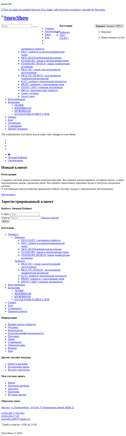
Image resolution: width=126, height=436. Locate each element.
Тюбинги (19, 237)
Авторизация (52, 31)
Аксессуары (27, 96)
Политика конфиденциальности (26, 333)
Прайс (11, 339)
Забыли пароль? (50, 217)
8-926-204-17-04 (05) (12, 413)
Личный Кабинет (17, 157)
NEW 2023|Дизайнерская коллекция (41, 57)
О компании (15, 342)
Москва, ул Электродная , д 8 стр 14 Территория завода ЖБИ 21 (37, 407)
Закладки (13, 388)
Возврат (12, 348)
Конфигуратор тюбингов (22, 324)
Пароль (5, 217)
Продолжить (8, 194)
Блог (47, 37)
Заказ (48, 34)
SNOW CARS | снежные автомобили (42, 87)
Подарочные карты (18, 366)
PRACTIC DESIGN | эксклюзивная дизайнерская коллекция (40, 77)
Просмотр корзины (18, 385)
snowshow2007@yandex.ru (15, 419)
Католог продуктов (19, 369)
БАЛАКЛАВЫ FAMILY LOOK (32, 114)
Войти (11, 382)
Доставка (13, 327)
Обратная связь (16, 345)
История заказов (17, 394)
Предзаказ (13, 336)
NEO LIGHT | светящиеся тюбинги (41, 240)
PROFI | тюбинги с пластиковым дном (42, 84)
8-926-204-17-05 (10, 416)
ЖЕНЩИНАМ (22, 108)
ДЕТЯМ (18, 105)
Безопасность (15, 330)
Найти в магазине (18, 363)
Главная (49, 28)
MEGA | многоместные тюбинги (39, 90)
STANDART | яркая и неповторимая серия (45, 60)
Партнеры (13, 391)
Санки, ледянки (30, 93)
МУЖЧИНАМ (22, 111)
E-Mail (5, 214)
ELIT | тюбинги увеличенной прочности (44, 81)
